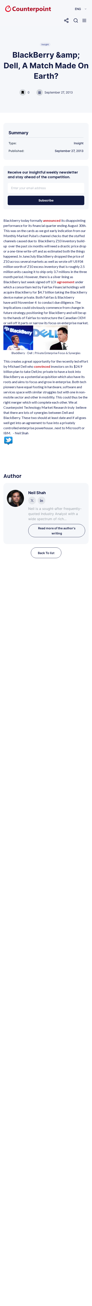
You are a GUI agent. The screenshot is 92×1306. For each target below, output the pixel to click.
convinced (42, 366)
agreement (66, 282)
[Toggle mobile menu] (84, 20)
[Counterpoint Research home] (19, 9)
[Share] (66, 20)
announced (52, 220)
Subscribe (46, 200)
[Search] (75, 20)
